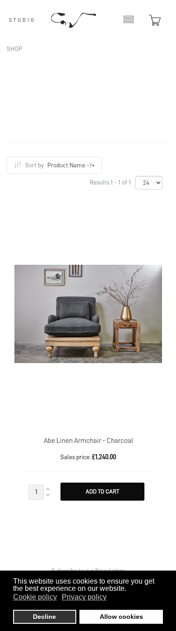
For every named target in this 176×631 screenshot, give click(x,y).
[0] (151, 20)
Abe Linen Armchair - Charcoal (88, 440)
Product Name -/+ (71, 165)
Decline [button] (44, 616)
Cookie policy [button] (35, 597)
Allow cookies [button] (121, 616)
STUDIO (22, 20)
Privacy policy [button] (84, 597)
